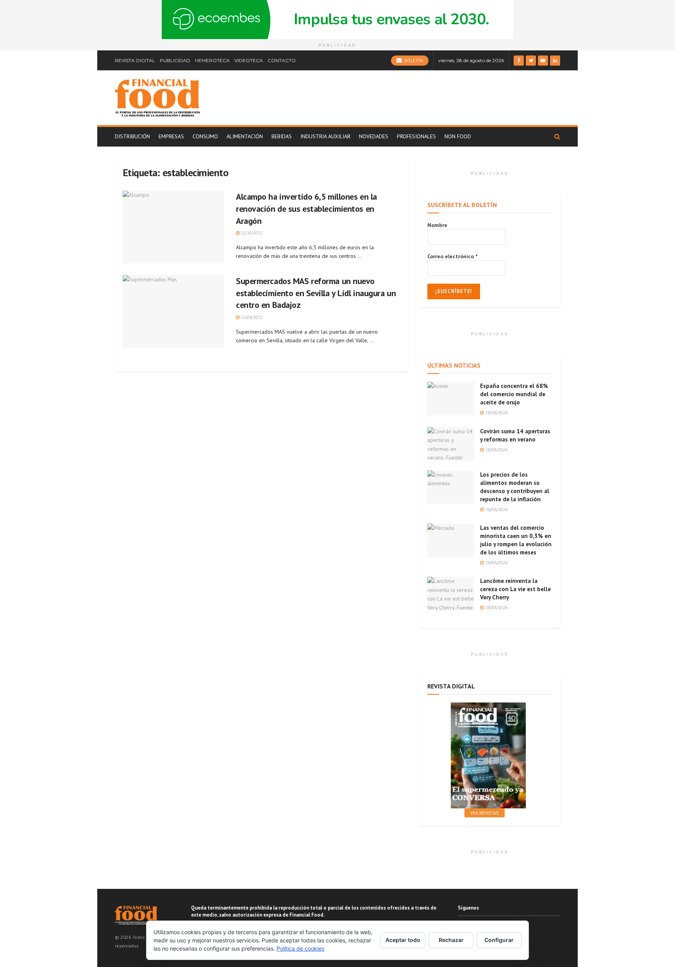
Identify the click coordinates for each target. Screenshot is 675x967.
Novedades (373, 136)
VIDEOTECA (248, 60)
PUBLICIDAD (175, 60)
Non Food (458, 136)
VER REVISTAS (484, 813)
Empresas (171, 136)
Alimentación (245, 136)
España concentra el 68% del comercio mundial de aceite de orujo (514, 394)
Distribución (132, 136)
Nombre (437, 225)
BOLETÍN (413, 60)
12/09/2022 (250, 317)
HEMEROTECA (212, 60)
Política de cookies (300, 948)
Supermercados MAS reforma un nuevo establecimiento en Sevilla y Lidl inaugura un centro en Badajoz (316, 293)
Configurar (499, 940)
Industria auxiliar (325, 136)
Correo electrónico (452, 256)
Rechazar (451, 940)
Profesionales (416, 136)
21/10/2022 (250, 233)
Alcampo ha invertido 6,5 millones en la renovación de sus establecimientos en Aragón (306, 208)
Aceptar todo (403, 940)
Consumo (205, 136)
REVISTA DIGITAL (135, 60)
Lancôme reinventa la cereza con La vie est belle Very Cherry (515, 589)
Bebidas (281, 136)
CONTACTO (282, 60)
